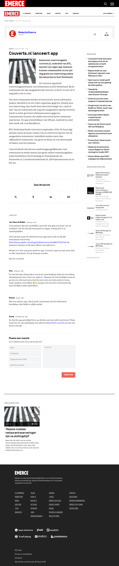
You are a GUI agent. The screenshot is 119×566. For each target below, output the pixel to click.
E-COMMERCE (19, 493)
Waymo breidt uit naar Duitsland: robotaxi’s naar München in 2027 (99, 73)
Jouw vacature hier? (93, 257)
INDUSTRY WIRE (54, 516)
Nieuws (11, 21)
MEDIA (17, 501)
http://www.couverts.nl (56, 323)
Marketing (39, 13)
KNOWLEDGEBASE (36, 516)
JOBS (32, 512)
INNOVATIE (18, 512)
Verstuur (68, 375)
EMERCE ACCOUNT (55, 501)
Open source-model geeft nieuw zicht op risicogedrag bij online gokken (99, 82)
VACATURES (73, 497)
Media (49, 13)
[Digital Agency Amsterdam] (24, 530)
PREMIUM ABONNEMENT (77, 501)
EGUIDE (51, 508)
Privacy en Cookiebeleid (23, 554)
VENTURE (18, 505)
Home (6, 21)
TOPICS (51, 497)
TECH (16, 508)
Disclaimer (18, 558)
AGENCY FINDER (54, 505)
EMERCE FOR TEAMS (76, 505)
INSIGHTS (34, 501)
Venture (58, 13)
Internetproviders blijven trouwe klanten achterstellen (98, 117)
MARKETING (19, 497)
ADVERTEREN (73, 508)
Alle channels (107, 13)
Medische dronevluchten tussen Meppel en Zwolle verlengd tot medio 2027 (98, 149)
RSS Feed (18, 550)
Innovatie (76, 13)
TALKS (33, 493)
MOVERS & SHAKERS (56, 512)
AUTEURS (34, 505)
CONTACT (72, 493)
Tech (66, 13)
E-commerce (27, 13)
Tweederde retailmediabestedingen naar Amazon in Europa (98, 92)
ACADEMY (34, 508)
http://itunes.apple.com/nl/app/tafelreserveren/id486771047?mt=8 (38, 242)
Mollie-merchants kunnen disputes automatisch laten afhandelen (100, 133)
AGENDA (51, 493)
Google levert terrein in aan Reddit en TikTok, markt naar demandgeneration (100, 108)
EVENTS (33, 497)
